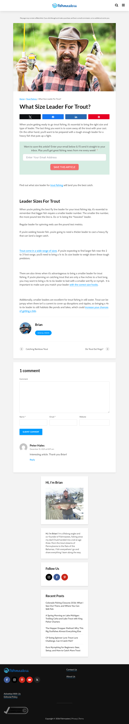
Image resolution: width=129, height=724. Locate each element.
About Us (70, 676)
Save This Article (64, 167)
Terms (81, 718)
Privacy (74, 718)
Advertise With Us (12, 693)
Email (53, 417)
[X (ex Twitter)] (37, 680)
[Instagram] (49, 577)
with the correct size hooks (84, 284)
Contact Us (71, 669)
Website (82, 417)
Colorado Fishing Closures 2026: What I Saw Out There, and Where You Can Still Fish (64, 605)
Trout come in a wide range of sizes (38, 250)
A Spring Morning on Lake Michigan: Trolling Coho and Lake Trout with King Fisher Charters (64, 618)
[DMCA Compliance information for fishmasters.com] (16, 710)
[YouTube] (29, 680)
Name (23, 417)
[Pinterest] (64, 577)
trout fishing (56, 185)
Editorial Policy (10, 696)
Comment (24, 379)
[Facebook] (56, 577)
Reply (32, 459)
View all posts (43, 333)
